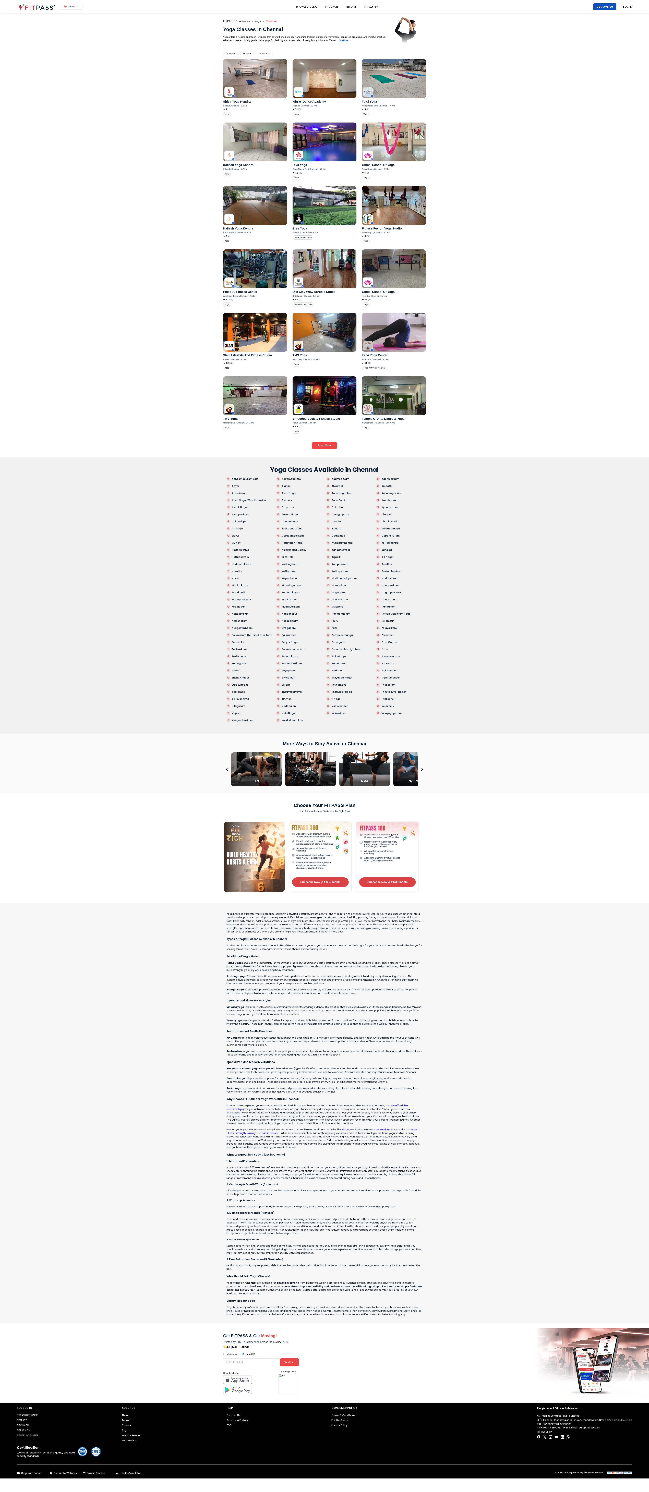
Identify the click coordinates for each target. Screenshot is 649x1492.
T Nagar (337, 699)
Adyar (235, 486)
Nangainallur (240, 613)
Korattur (237, 571)
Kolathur (386, 564)
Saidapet (337, 670)
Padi (334, 628)
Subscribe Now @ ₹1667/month (320, 882)
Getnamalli (338, 535)
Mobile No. (232, 1354)
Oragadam (289, 628)
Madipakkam (240, 585)
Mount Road (388, 599)
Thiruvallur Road (342, 692)
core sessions (382, 1129)
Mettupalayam (291, 592)
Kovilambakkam (391, 571)
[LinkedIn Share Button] (562, 1437)
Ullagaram (238, 706)
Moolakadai (289, 599)
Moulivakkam (340, 599)
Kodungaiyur (289, 564)
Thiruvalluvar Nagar (393, 692)
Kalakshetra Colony (294, 550)
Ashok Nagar (240, 507)
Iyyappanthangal (342, 542)
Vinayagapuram (391, 713)
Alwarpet (337, 486)
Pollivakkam (239, 649)
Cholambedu (290, 521)
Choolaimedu (389, 521)
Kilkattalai (288, 557)
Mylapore (337, 606)
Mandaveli (238, 592)
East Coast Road (292, 528)
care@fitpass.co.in (589, 1427)
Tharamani (238, 692)
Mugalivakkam (291, 606)
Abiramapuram (291, 479)
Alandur (287, 486)
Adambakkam (340, 479)
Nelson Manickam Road (396, 613)
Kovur (235, 578)
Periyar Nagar (290, 642)
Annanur (287, 500)
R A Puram (387, 663)
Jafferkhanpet (390, 542)
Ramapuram (339, 663)
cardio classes (270, 1133)
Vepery (236, 713)
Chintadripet (239, 521)
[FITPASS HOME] (36, 7)
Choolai (336, 521)
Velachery (387, 706)
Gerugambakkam (293, 535)
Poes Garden (389, 642)
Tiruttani (287, 699)
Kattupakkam (240, 557)
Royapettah (289, 670)
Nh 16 (335, 621)
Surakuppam (240, 684)
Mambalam (339, 585)
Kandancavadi (341, 550)
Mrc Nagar (238, 606)
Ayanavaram (389, 507)
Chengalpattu (340, 514)
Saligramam (388, 670)
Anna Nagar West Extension (249, 500)
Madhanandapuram (344, 578)
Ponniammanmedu (293, 649)
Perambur (387, 635)
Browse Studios (306, 6)
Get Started (605, 7)
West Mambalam (292, 720)
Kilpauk (336, 557)
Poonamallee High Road (346, 649)
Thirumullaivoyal (292, 692)
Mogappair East (391, 592)
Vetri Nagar (289, 713)
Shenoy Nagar (240, 677)
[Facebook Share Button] (538, 1437)
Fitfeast (351, 6)
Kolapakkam (339, 564)
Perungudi (338, 642)
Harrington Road (292, 542)
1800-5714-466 (561, 1427)
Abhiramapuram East (245, 479)
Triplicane (387, 699)
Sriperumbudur (390, 677)
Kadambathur (240, 550)
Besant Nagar (290, 514)
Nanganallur (289, 613)
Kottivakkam (289, 571)
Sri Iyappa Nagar (342, 677)
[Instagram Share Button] (550, 1437)
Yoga (258, 21)
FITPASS (228, 21)
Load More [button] (324, 445)
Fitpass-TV (371, 6)
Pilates (345, 1129)
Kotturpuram (340, 571)
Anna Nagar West (392, 493)
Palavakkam (389, 628)
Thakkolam (388, 684)
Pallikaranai (289, 635)
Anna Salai (338, 500)
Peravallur (238, 642)
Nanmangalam (341, 613)
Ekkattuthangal (390, 528)
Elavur (235, 535)
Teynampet (339, 684)
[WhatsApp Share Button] (568, 1437)
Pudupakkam (290, 656)
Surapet (287, 684)
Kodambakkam (241, 564)
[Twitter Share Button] (544, 1437)
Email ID (250, 1354)
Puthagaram (239, 663)
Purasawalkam (390, 656)
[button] (71, 7)
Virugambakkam (242, 720)
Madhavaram (389, 578)
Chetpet (386, 514)
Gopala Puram (390, 535)
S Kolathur (288, 677)
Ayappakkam (240, 514)
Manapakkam (390, 585)
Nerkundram (239, 621)
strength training (245, 1133)
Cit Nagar (238, 528)
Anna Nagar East (342, 493)
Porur (384, 649)
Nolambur (387, 621)
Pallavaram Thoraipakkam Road (252, 635)
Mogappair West (242, 599)
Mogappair (338, 592)
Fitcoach (331, 6)
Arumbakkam (389, 500)
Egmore (336, 528)
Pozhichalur (239, 656)
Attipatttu (288, 507)
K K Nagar (387, 557)
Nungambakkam (242, 628)
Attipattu (337, 507)
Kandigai (386, 550)
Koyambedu (289, 578)
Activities (244, 21)
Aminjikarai (238, 493)
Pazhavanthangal (342, 635)
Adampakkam (390, 479)
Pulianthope (339, 656)
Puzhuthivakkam (292, 663)
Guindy (236, 542)
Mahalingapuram (292, 585)
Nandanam (388, 606)
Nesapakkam (290, 621)
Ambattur (387, 486)
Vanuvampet (340, 706)
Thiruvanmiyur (240, 699)
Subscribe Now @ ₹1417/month (387, 882)
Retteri (236, 670)
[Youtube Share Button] (556, 1437)
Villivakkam (338, 713)
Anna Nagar (289, 493)
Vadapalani (289, 706)
